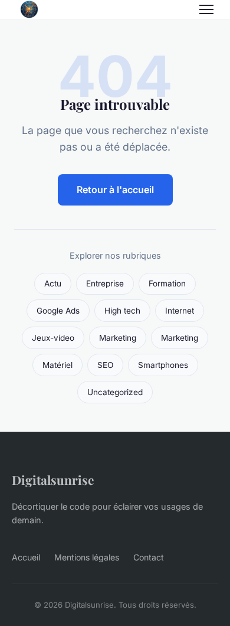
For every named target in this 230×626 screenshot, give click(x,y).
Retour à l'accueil (115, 189)
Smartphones (163, 365)
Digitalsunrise (53, 479)
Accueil (26, 557)
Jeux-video (53, 338)
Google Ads (58, 310)
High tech (122, 310)
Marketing (117, 338)
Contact (148, 557)
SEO (105, 365)
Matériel (57, 365)
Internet (179, 310)
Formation (167, 283)
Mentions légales (86, 557)
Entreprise (105, 283)
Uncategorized (115, 392)
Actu (52, 283)
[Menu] (206, 9)
